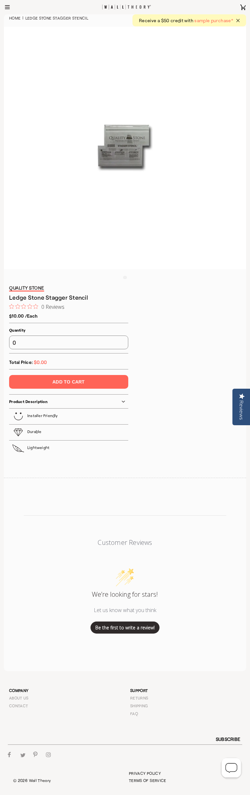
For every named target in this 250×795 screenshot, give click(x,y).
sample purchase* (213, 20)
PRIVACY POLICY (145, 773)
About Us (19, 698)
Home (15, 18)
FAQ (134, 713)
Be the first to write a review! (125, 627)
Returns (139, 698)
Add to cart (68, 381)
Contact (18, 705)
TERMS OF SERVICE (147, 780)
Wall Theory (40, 780)
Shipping (139, 705)
